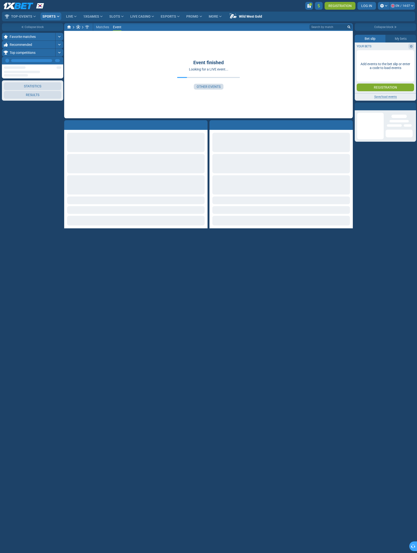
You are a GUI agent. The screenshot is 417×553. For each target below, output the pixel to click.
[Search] (349, 27)
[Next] (59, 61)
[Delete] (348, 124)
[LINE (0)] (69, 27)
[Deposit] (319, 6)
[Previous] (48, 61)
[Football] (78, 27)
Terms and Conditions (388, 86)
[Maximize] (59, 37)
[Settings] (383, 6)
